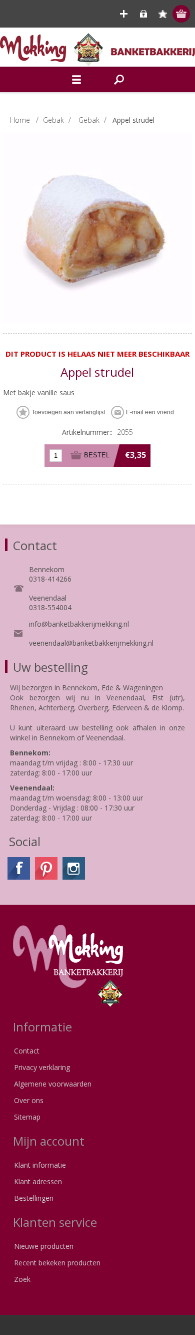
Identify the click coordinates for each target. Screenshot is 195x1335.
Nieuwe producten (44, 1246)
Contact (27, 1050)
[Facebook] (19, 868)
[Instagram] (73, 868)
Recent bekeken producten (57, 1262)
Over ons (29, 1100)
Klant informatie (40, 1165)
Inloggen (143, 14)
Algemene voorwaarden (53, 1084)
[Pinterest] (46, 868)
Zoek (22, 1279)
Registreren (123, 14)
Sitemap (27, 1117)
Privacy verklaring (42, 1067)
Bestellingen (34, 1198)
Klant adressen (38, 1181)
